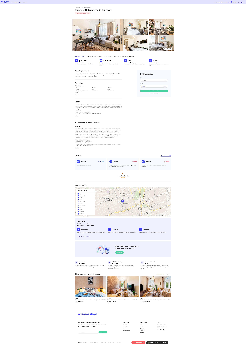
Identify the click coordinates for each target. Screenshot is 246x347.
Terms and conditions (93, 342)
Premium (142, 332)
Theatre (82, 211)
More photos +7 (167, 48)
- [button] (169, 191)
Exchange (82, 197)
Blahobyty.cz (118, 342)
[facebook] (158, 329)
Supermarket (83, 195)
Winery (81, 199)
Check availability (154, 90)
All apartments (160, 274)
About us (125, 325)
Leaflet (169, 215)
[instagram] (161, 329)
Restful (141, 325)
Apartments (218, 2)
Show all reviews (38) (166, 155)
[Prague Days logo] (5, 2)
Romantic (142, 330)
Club (81, 193)
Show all (77, 95)
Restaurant (82, 201)
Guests (141, 83)
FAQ (124, 328)
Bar (80, 207)
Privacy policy (103, 342)
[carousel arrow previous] (167, 274)
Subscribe (103, 332)
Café (81, 203)
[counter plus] (165, 86)
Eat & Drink (82, 205)
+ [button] (169, 189)
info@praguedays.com (162, 326)
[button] (122, 201)
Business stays (225, 2)
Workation (142, 328)
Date (141, 77)
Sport (81, 209)
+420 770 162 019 (161, 325)
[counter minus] (163, 86)
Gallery (81, 213)
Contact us (119, 252)
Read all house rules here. (83, 236)
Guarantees (125, 326)
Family (141, 326)
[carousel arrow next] (170, 274)
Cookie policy (111, 342)
